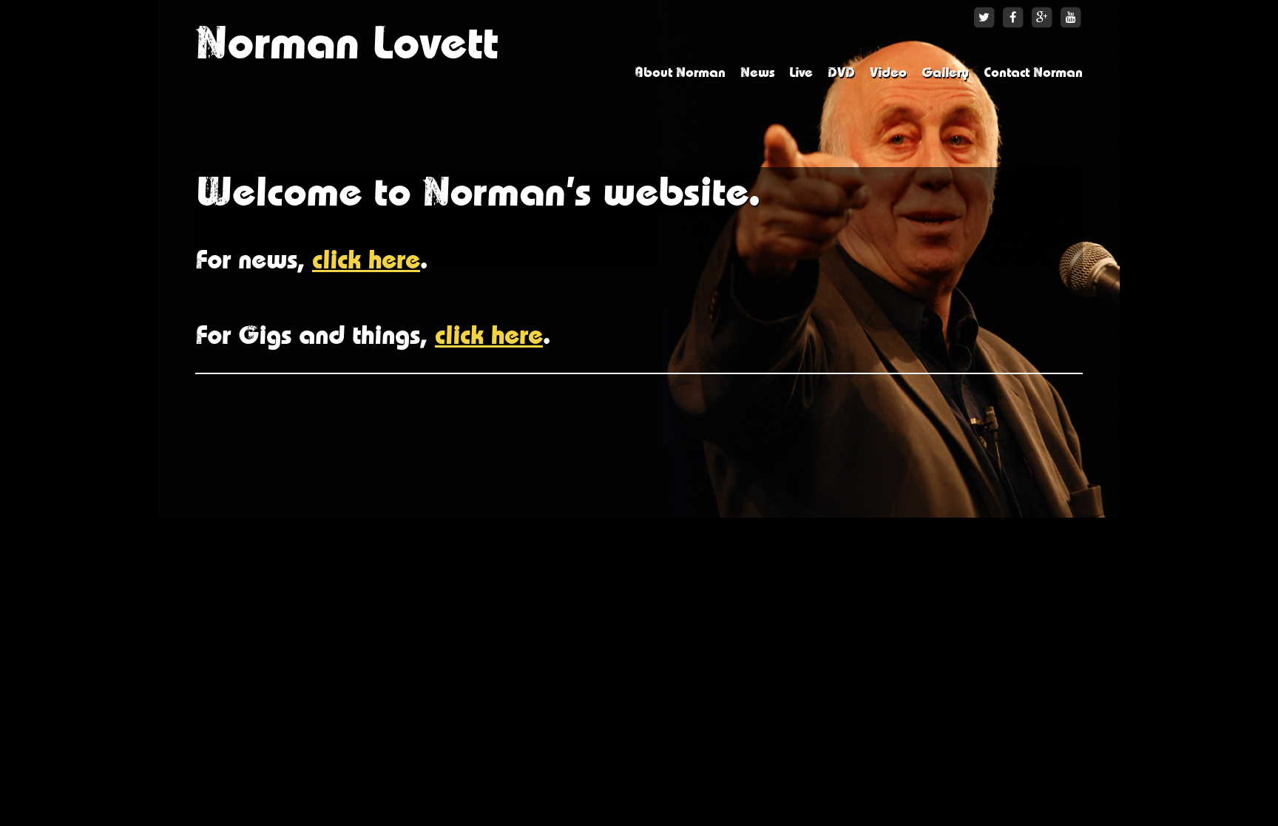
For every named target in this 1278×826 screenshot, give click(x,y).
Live (801, 73)
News (757, 73)
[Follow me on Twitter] (983, 17)
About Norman (680, 73)
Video (888, 73)
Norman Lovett (346, 44)
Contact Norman (1033, 73)
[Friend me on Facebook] (1012, 17)
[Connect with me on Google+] (1042, 17)
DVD (841, 73)
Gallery (945, 73)
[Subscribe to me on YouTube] (1071, 17)
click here (366, 260)
